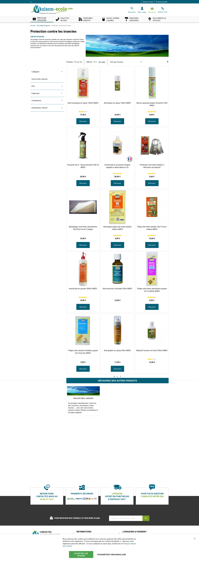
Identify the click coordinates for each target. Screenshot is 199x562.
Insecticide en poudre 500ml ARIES (83, 288)
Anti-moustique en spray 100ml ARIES (83, 103)
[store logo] (51, 9)
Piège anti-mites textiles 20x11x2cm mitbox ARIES (152, 227)
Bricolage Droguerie (43, 25)
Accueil (33, 25)
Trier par (113, 62)
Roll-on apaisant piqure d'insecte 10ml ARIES (151, 104)
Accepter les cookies (81, 554)
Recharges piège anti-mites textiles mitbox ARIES (117, 227)
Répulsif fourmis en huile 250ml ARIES (152, 350)
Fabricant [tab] (35, 93)
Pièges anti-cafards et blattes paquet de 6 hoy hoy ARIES (83, 351)
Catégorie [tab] (35, 71)
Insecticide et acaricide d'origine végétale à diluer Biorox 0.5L (117, 166)
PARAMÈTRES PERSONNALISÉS (111, 554)
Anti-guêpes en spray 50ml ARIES (117, 350)
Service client (148, 2)
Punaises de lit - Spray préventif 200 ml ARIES (83, 166)
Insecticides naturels (40, 79)
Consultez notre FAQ (152, 496)
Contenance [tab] (36, 100)
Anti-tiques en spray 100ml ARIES (117, 103)
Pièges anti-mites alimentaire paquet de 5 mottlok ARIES (152, 289)
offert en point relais (117, 496)
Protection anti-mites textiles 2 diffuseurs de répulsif (152, 166)
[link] (41, 19)
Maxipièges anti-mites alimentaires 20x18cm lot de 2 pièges (83, 227)
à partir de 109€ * (117, 499)
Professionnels (161, 2)
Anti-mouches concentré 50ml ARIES (117, 288)
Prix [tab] (33, 86)
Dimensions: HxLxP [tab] (39, 107)
